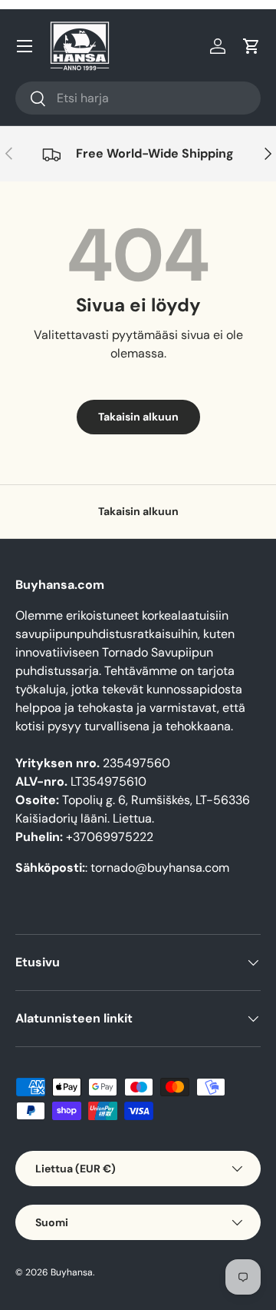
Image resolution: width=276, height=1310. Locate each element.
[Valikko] (24, 46)
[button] (251, 46)
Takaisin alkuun (138, 417)
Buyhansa (72, 1272)
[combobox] (138, 98)
